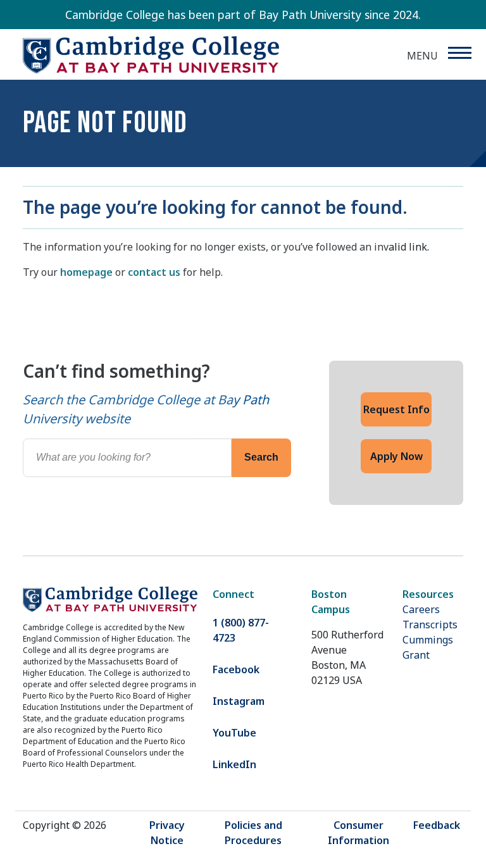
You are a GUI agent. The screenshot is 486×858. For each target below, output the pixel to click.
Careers (421, 609)
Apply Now (396, 456)
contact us (154, 272)
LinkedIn (234, 764)
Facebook (236, 669)
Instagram (239, 701)
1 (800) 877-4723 (241, 630)
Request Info (396, 409)
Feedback (436, 825)
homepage (86, 272)
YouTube (234, 733)
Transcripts (430, 624)
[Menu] (459, 53)
